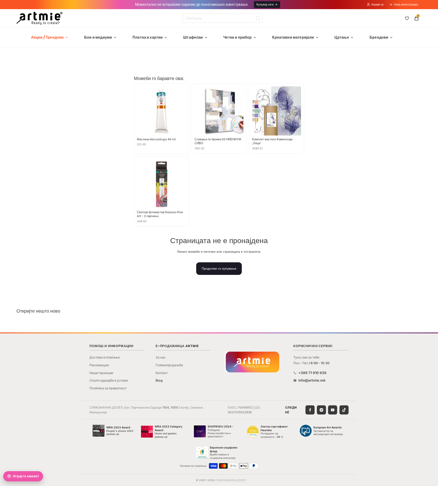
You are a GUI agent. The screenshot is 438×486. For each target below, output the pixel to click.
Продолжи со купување (219, 268)
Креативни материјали (293, 37)
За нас (161, 357)
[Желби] (407, 18)
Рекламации (99, 365)
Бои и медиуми (98, 37)
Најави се (377, 4)
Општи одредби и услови (108, 380)
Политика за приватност (108, 388)
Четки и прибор (237, 37)
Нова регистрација (406, 4)
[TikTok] (344, 409)
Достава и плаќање (104, 357)
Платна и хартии (148, 37)
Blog (159, 380)
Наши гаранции (101, 373)
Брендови (379, 37)
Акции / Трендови (47, 37)
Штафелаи (193, 37)
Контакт (162, 373)
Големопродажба (169, 365)
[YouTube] (332, 409)
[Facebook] (310, 409)
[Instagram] (321, 409)
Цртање (341, 37)
